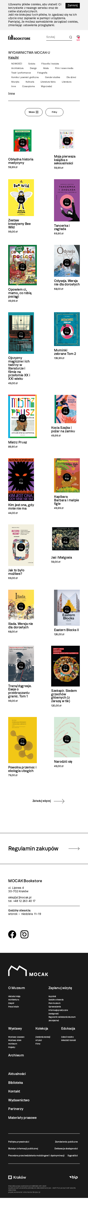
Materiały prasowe (22, 1118)
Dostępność (54, 1014)
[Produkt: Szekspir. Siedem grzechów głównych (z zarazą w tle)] (65, 676)
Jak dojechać (54, 1020)
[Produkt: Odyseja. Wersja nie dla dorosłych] (67, 267)
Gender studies (52, 77)
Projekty (11, 1047)
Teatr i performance (21, 72)
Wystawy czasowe (16, 1037)
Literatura (66, 81)
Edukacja (68, 1028)
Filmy (38, 1044)
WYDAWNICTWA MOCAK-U (29, 52)
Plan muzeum (55, 1003)
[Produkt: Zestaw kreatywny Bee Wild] (21, 206)
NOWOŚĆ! (16, 63)
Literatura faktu (48, 81)
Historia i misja (14, 996)
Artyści (38, 1040)
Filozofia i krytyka (50, 63)
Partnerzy (15, 1109)
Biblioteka (15, 1083)
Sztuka (31, 63)
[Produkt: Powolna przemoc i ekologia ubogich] (22, 747)
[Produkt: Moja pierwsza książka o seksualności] (67, 148)
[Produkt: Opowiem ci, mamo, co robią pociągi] (22, 274)
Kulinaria (30, 81)
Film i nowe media (64, 68)
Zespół (11, 1003)
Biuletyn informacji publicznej (23, 1148)
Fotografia (42, 72)
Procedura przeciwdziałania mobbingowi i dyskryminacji (36, 1155)
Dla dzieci (71, 77)
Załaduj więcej (42, 801)
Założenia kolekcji (42, 1037)
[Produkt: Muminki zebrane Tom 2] (67, 336)
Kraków (17, 1177)
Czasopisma (28, 86)
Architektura (17, 68)
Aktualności (17, 1074)
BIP (73, 1177)
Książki (13, 57)
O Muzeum (16, 988)
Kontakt (14, 1091)
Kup (22, 144)
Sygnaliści (73, 1155)
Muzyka (15, 81)
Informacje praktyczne (58, 1010)
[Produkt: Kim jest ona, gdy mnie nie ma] (21, 486)
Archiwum (12, 1044)
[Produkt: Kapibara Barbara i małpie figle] (67, 484)
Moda (46, 68)
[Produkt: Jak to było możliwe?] (21, 552)
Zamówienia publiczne (66, 1141)
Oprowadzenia (55, 1007)
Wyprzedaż (46, 86)
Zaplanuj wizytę (60, 988)
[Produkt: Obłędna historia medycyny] (22, 147)
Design (33, 68)
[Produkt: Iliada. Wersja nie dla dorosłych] (21, 611)
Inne (13, 86)
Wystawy (15, 1028)
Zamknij (73, 5)
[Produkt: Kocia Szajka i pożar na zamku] (65, 416)
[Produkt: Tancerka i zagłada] (67, 207)
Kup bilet (52, 996)
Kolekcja (41, 1028)
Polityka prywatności (18, 1141)
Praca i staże (13, 1007)
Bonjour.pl (36, 1192)
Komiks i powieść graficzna (25, 77)
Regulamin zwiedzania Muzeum (62, 1017)
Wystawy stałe (14, 1040)
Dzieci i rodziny (67, 1037)
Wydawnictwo (18, 1100)
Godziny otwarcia (56, 1000)
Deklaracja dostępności (66, 1148)
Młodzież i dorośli (68, 1040)
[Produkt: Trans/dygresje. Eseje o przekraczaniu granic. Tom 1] (21, 674)
